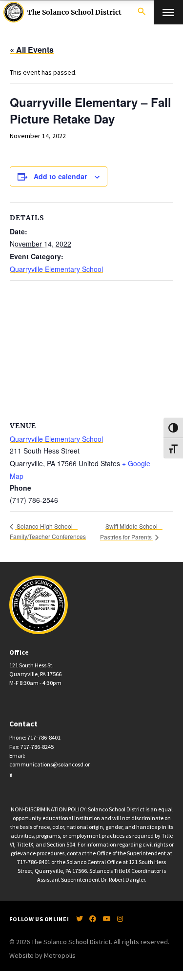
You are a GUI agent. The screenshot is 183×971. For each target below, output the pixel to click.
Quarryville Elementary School (56, 269)
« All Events (32, 49)
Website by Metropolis (42, 955)
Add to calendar (60, 176)
